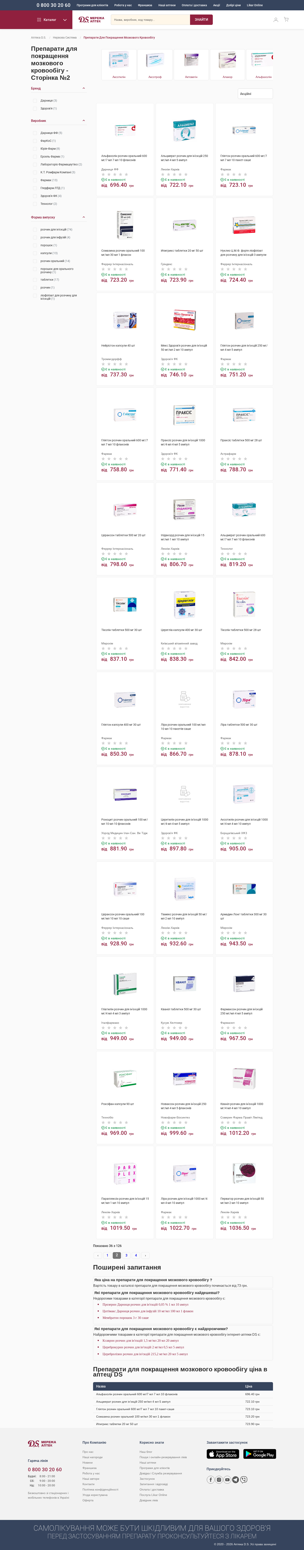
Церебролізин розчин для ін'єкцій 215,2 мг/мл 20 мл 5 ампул (145, 1354)
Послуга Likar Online (153, 1495)
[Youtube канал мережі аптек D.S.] (227, 1480)
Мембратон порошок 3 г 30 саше (126, 1318)
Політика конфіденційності (100, 1489)
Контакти (89, 1484)
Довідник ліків (149, 1500)
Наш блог (146, 1451)
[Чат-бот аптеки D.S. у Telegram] (235, 1480)
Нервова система (65, 37)
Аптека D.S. (38, 37)
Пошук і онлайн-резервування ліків (163, 1457)
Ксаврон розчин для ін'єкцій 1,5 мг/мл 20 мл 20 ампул (141, 1340)
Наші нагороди (93, 1457)
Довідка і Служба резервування (161, 1473)
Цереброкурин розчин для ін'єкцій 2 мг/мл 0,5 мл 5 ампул (143, 1347)
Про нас (88, 1451)
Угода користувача (95, 1495)
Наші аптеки (167, 5)
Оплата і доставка (194, 5)
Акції (216, 5)
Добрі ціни (233, 5)
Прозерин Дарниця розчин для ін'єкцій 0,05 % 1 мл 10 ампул (145, 1304)
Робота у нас (123, 5)
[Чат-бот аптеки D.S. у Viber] (244, 1480)
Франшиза (145, 5)
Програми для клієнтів (92, 5)
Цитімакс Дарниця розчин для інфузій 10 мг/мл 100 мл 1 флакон (148, 1311)
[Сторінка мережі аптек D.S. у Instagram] (219, 1480)
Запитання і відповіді (154, 1484)
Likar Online (255, 5)
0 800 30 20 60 (54, 5)
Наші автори (91, 1478)
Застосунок (147, 1478)
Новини (88, 1462)
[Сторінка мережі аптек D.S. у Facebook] (211, 1480)
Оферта (88, 1500)
